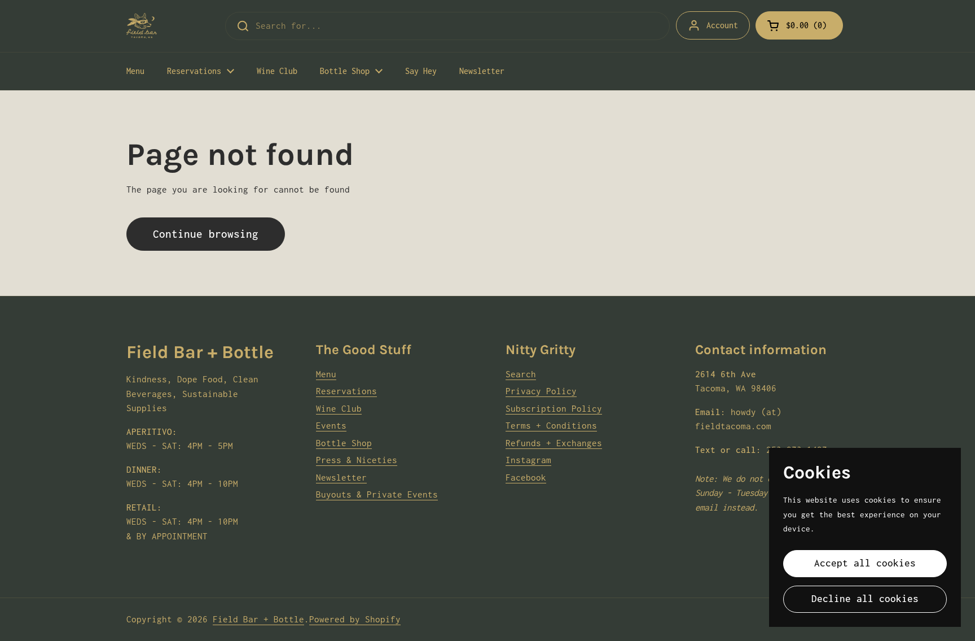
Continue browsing (205, 234)
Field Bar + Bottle (258, 619)
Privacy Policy (541, 391)
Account (722, 25)
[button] (799, 25)
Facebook (526, 477)
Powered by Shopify (355, 619)
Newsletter (341, 477)
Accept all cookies (865, 563)
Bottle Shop (344, 443)
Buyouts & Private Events (377, 494)
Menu (326, 374)
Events (331, 425)
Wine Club (339, 408)
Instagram (528, 460)
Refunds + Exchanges (554, 443)
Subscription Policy (554, 408)
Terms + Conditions (551, 425)
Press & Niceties (356, 460)
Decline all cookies (865, 598)
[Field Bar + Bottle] (141, 25)
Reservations (346, 391)
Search (521, 374)
